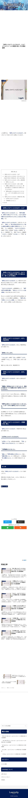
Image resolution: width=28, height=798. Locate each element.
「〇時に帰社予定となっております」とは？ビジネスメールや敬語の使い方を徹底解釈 (13, 741)
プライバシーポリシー (5, 777)
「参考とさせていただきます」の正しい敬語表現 (14, 180)
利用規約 (3, 779)
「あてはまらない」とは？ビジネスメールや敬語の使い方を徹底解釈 (13, 746)
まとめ (5, 202)
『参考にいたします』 (10, 182)
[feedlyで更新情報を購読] (7, 527)
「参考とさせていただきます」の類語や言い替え (14, 196)
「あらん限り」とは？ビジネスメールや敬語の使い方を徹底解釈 (13, 750)
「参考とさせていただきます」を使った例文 (13, 183)
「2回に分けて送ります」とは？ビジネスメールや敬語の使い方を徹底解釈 (14, 737)
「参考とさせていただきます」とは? (12, 174)
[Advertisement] (14, 27)
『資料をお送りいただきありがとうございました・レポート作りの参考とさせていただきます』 (14, 193)
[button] (20, 521)
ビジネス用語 (5, 486)
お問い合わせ (4, 774)
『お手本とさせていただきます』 (12, 198)
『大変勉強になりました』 (11, 200)
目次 (12, 171)
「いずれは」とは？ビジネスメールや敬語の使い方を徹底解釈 (13, 754)
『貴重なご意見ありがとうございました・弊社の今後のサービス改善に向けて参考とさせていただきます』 (14, 187)
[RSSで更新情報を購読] (20, 527)
